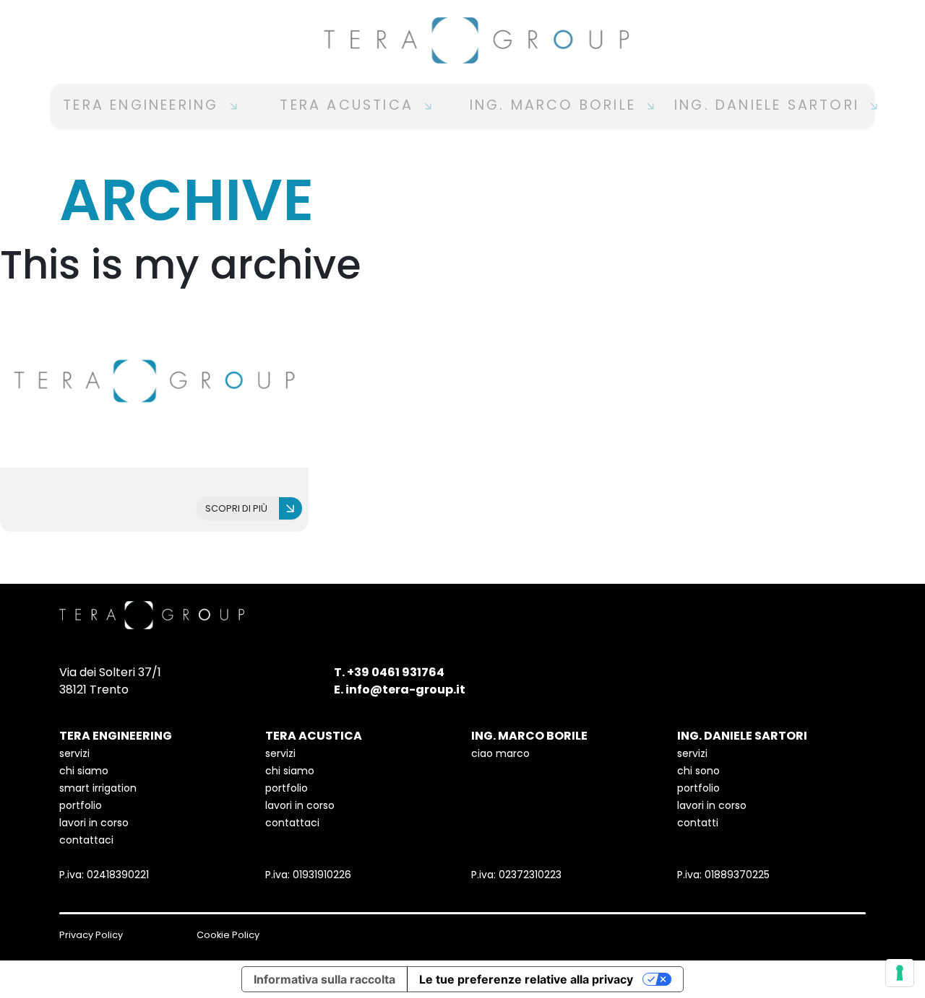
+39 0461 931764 (395, 672)
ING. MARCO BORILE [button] (556, 105)
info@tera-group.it (405, 689)
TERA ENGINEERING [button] (143, 105)
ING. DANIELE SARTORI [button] (769, 105)
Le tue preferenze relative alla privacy (526, 979)
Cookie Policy (228, 935)
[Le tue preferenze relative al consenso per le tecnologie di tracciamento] (899, 972)
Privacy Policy (91, 935)
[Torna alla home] (462, 40)
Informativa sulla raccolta (324, 979)
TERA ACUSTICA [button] (349, 105)
